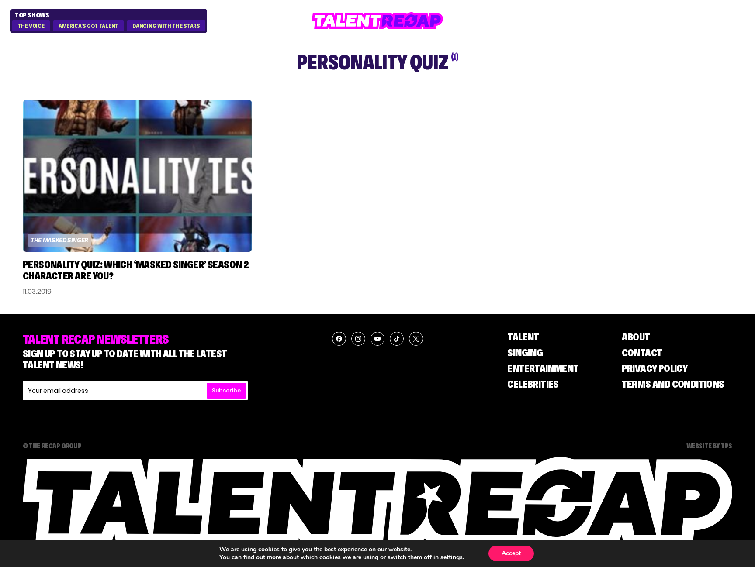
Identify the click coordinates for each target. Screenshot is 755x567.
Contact (642, 352)
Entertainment (542, 368)
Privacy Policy (655, 368)
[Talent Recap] (377, 20)
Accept (511, 553)
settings (451, 557)
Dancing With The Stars (166, 26)
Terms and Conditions (673, 384)
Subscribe (226, 390)
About (636, 337)
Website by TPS (709, 446)
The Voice (30, 26)
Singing (525, 352)
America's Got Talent (88, 26)
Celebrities (532, 384)
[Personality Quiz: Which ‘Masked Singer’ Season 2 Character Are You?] (137, 176)
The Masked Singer (59, 240)
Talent (523, 337)
